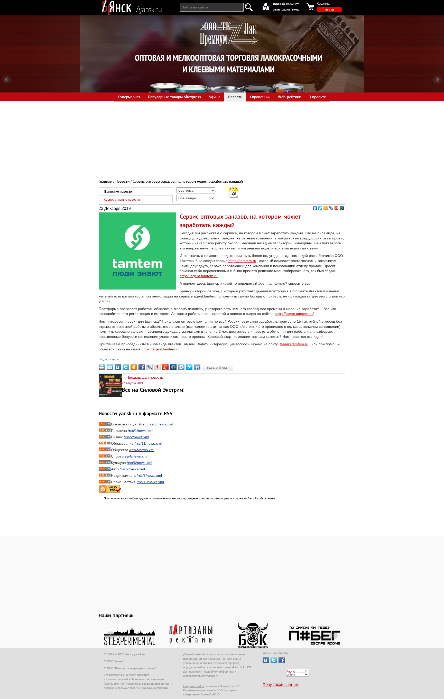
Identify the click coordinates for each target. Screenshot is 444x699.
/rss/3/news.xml (141, 450)
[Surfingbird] (189, 367)
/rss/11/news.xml (148, 443)
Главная (105, 181)
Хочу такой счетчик (281, 684)
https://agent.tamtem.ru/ (294, 314)
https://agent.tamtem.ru (199, 276)
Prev (7, 80)
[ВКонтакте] (315, 208)
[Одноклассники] (325, 208)
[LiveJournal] (331, 208)
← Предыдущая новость (142, 377)
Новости (122, 181)
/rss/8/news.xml (149, 475)
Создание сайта (193, 686)
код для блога (217, 367)
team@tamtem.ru (294, 344)
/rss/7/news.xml (132, 469)
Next (437, 80)
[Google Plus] (336, 208)
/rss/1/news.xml (140, 430)
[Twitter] (320, 208)
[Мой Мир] (342, 208)
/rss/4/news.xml (134, 456)
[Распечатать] (102, 367)
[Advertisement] (222, 137)
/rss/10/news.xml (150, 482)
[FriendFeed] (197, 367)
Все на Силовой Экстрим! (153, 390)
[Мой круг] (181, 367)
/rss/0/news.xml (160, 424)
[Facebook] (141, 367)
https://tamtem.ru (242, 261)
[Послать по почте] (110, 367)
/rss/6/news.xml (139, 463)
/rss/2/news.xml (136, 437)
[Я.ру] (157, 367)
